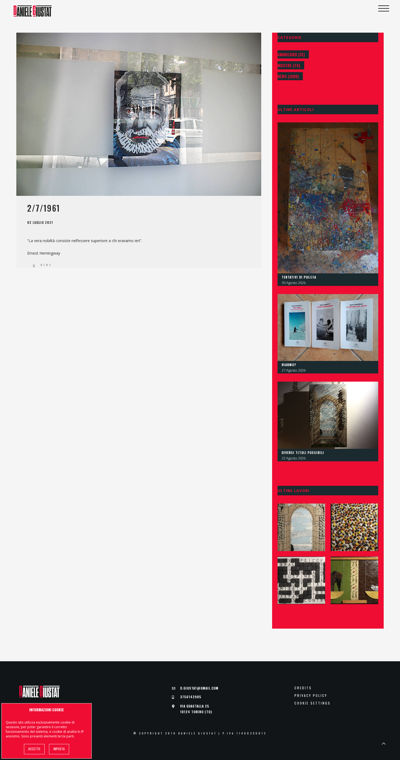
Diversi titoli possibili (303, 452)
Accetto (34, 749)
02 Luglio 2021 (40, 222)
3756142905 (190, 696)
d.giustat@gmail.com (199, 688)
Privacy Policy (310, 695)
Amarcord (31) (291, 54)
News (46, 265)
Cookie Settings (312, 703)
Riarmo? (289, 364)
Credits (303, 688)
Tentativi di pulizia (299, 277)
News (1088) (288, 76)
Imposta (59, 749)
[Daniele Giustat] (32, 11)
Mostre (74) (289, 65)
